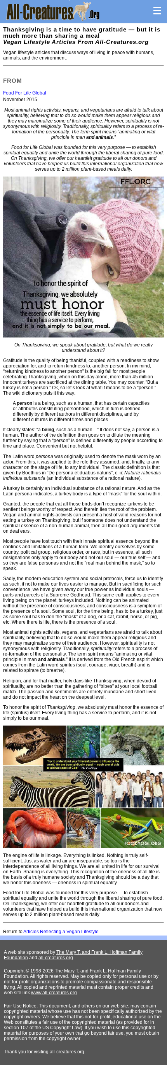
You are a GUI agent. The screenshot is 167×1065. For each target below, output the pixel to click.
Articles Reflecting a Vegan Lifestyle (61, 931)
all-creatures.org (55, 957)
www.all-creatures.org (54, 992)
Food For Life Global (24, 93)
